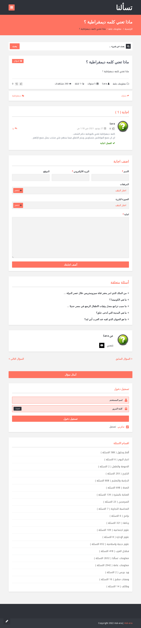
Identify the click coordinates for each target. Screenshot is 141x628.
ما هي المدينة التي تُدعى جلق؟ (111, 312)
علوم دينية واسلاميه (109, 544)
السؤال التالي (17, 358)
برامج (119, 516)
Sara (104, 83)
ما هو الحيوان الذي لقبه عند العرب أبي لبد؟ (105, 319)
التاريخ (117, 473)
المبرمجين (116, 502)
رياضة (117, 523)
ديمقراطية (16, 96)
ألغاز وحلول (115, 452)
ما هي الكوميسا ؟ (118, 299)
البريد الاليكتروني (80, 171)
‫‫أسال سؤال (70, 374)
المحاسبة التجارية (113, 509)
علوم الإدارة (115, 537)
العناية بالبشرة (113, 494)
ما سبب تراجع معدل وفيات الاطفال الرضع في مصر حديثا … (97, 306)
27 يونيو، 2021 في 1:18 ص (90, 128)
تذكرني (121, 426)
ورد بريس (117, 572)
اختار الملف (120, 190)
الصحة (117, 487)
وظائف (117, 586)
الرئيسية (128, 29)
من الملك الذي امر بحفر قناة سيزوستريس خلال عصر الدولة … (95, 293)
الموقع (46, 171)
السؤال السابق (123, 358)
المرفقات (124, 184)
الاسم (125, 171)
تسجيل (113, 427)
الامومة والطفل (113, 466)
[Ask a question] (6, 621)
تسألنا (124, 7)
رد (13, 128)
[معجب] (21, 84)
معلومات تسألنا (111, 558)
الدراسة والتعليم (112, 480)
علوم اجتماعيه (113, 530)
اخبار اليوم (116, 459)
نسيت (17, 408)
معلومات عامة (114, 29)
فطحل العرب (114, 551)
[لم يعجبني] (16, 84)
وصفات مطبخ (114, 579)
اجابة (78, 83)
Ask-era (128, 623)
